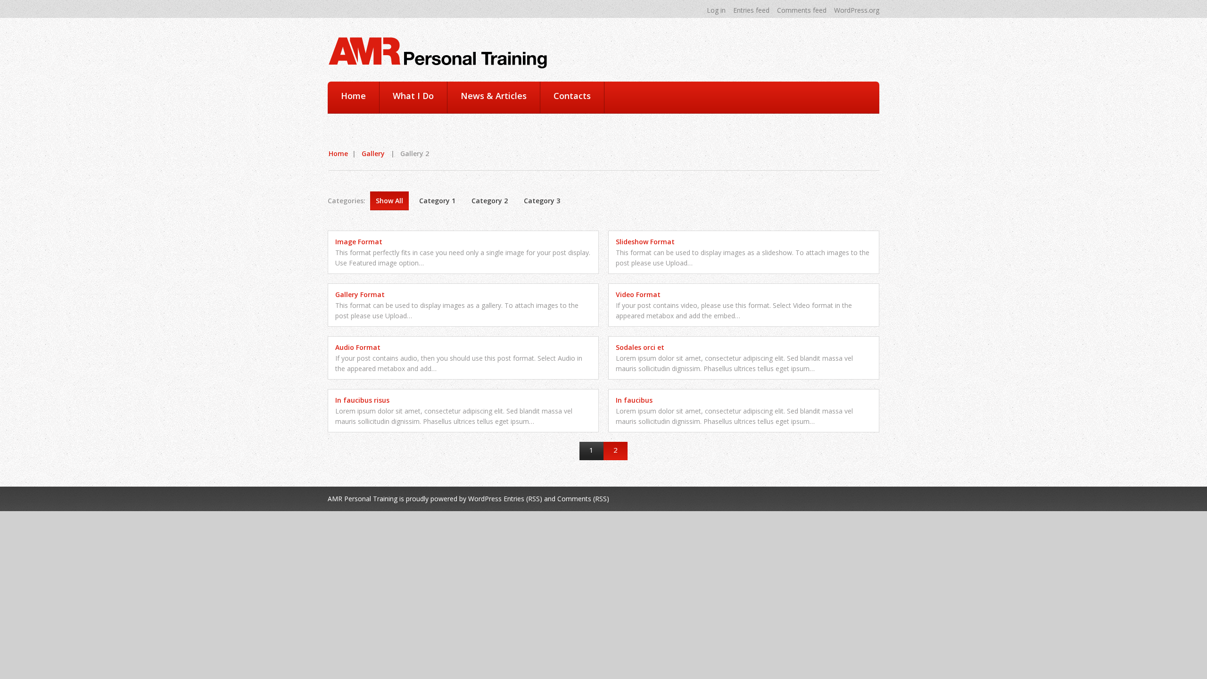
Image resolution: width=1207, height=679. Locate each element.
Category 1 (437, 200)
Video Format (638, 294)
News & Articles (494, 95)
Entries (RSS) (523, 498)
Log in (716, 10)
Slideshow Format (645, 241)
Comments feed (802, 10)
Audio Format (357, 347)
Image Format (358, 241)
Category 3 (542, 200)
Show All (389, 200)
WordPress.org (856, 10)
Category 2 (489, 200)
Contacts (572, 95)
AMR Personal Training (362, 498)
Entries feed (751, 10)
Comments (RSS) (583, 498)
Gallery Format (360, 294)
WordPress (485, 498)
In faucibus (634, 400)
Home (353, 95)
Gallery (373, 153)
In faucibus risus (362, 400)
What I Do (413, 95)
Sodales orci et (640, 347)
